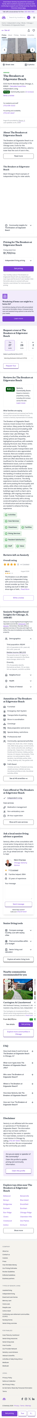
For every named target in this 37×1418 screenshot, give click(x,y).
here (24, 8)
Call (31, 1413)
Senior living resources (9, 1338)
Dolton (6, 1225)
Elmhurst (23, 1225)
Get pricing (18, 268)
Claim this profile (18, 1171)
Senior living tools (8, 1342)
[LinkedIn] (33, 1399)
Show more (18, 1230)
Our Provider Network (9, 1349)
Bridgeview (7, 1204)
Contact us (6, 1254)
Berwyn (6, 1200)
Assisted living (7, 1290)
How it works (6, 1345)
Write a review (18, 598)
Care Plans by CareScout (10, 1335)
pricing (16, 35)
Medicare (5, 1362)
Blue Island (24, 1200)
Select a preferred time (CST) (13, 354)
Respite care (6, 1307)
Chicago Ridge (26, 1212)
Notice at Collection (8, 1381)
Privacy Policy (7, 1378)
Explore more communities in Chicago (18, 1033)
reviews (23, 35)
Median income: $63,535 (16, 652)
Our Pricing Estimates (9, 1268)
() (29, 92)
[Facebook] (22, 1399)
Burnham (23, 1208)
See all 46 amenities (17, 778)
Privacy (16, 1405)
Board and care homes (10, 1297)
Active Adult (6, 1311)
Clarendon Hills (26, 1217)
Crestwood (7, 1221)
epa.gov (6, 626)
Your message (10, 883)
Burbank (6, 1208)
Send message (18, 904)
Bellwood (6, 1196)
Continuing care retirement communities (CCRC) (15, 1315)
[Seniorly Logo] (4, 17)
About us (5, 1251)
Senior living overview (9, 1323)
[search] (29, 17)
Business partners (8, 1278)
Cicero (5, 1217)
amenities (30, 35)
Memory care (6, 1300)
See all (7, 30)
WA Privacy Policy (8, 1384)
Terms (4, 1391)
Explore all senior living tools (19, 959)
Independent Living (14, 798)
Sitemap (28, 1405)
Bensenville (24, 1196)
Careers (5, 1258)
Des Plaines (24, 1221)
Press (4, 1261)
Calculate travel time (18, 86)
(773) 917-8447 (8, 113)
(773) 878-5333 (9, 106)
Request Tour (11, 366)
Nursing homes (7, 1320)
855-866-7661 (29, 12)
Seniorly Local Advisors (10, 1352)
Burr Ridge (7, 1212)
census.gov (22, 624)
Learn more (18, 318)
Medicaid (5, 1366)
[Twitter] (29, 1399)
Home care (6, 1304)
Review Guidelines (8, 1272)
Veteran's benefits (8, 1355)
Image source (7, 39)
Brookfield (24, 1204)
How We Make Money (9, 1265)
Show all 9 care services (18, 822)
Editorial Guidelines (8, 1275)
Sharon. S (21, 120)
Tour (22, 1413)
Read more (18, 156)
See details (10, 1024)
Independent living (8, 1294)
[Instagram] (26, 1399)
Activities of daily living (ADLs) (12, 1359)
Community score (18, 92)
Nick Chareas (20, 860)
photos (4, 35)
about (10, 35)
